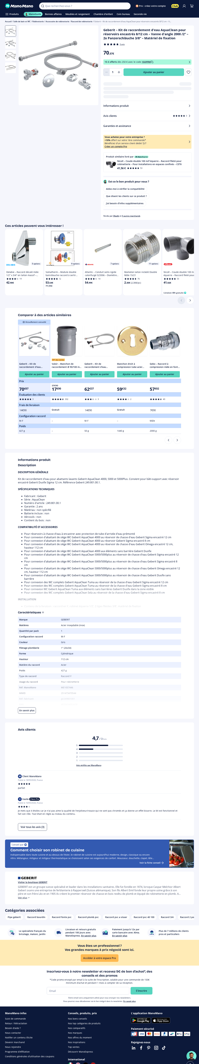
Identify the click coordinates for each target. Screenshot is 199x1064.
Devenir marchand (15, 1042)
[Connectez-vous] (184, 6)
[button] (147, 162)
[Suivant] (190, 300)
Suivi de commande (15, 1018)
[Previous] (168, 440)
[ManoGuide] (191, 1056)
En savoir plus (129, 1001)
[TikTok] (163, 1047)
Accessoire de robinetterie (57, 21)
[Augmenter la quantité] (119, 72)
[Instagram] (156, 1047)
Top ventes (73, 1046)
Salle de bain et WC (22, 21)
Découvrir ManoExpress (80, 1051)
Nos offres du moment (80, 1037)
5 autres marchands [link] (131, 216)
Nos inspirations (76, 1042)
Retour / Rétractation (16, 1023)
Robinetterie (38, 21)
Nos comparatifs (76, 1028)
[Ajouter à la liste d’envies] (188, 72)
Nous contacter (13, 1032)
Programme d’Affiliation (17, 1051)
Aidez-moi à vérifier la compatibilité (125, 188)
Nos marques (75, 1032)
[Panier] (191, 6)
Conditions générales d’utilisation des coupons (29, 1056)
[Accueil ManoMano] (19, 6)
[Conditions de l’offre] (189, 62)
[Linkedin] (133, 1047)
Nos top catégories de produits (84, 1023)
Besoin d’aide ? (13, 1028)
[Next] (177, 440)
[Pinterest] (148, 1047)
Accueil (8, 21)
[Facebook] (141, 1047)
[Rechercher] (42, 6)
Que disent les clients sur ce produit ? (126, 196)
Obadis (116, 216)
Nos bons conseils (77, 1018)
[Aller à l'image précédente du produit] (25, 65)
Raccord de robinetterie (81, 21)
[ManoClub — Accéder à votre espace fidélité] (175, 6)
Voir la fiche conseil (150, 862)
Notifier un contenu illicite (19, 1037)
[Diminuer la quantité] (106, 72)
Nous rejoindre (13, 1046)
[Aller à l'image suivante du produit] (92, 65)
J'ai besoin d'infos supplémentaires (124, 203)
